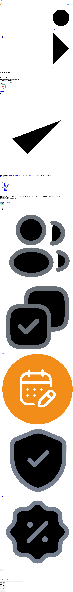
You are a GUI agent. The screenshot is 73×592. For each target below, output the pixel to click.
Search (11, 82)
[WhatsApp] (67, 4)
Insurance (5, 183)
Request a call (48, 175)
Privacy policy (6, 194)
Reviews (5, 193)
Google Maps (2, 202)
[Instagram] (2, 208)
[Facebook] (2, 206)
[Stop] (4, 586)
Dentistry (5, 179)
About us (5, 188)
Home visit (6, 185)
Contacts (5, 190)
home (6, 80)
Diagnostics (6, 181)
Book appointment (3, 176)
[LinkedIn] (2, 209)
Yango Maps (7, 202)
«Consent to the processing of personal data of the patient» (37, 175)
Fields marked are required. (5, 101)
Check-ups (6, 186)
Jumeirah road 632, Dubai (54, 29)
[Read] (1, 586)
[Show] (1, 583)
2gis (9, 202)
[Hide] (4, 583)
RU (3, 37)
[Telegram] (68, 4)
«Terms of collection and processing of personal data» (17, 175)
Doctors (5, 189)
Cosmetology (6, 180)
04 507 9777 (2, 91)
